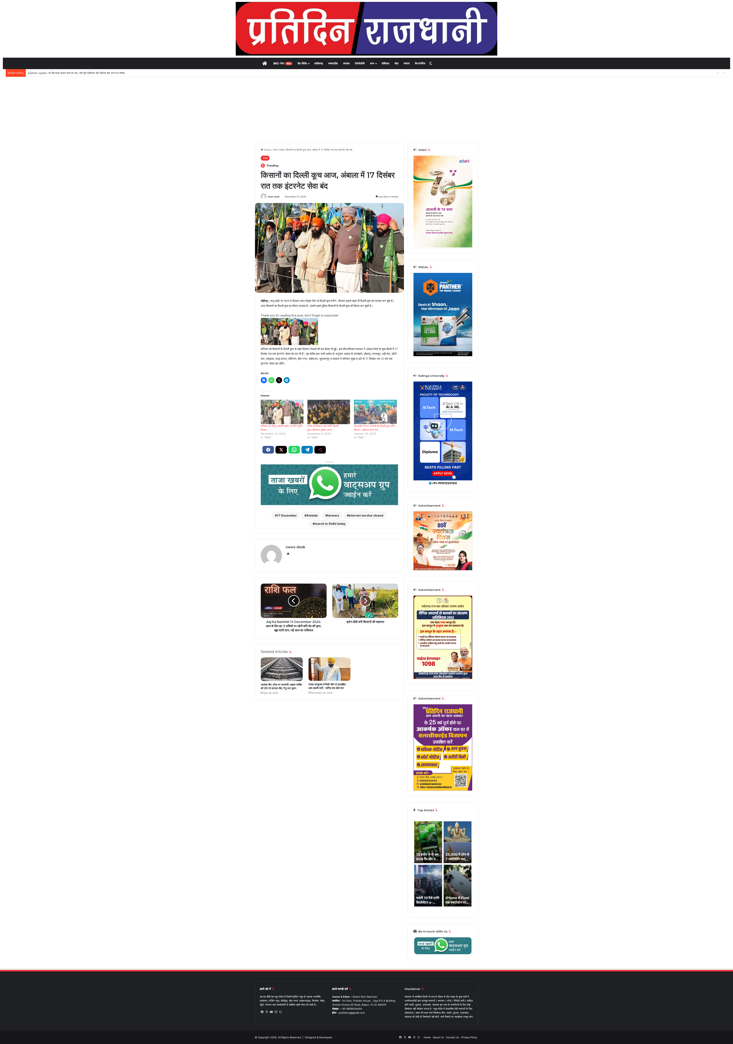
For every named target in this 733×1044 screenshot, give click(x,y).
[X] (266, 1012)
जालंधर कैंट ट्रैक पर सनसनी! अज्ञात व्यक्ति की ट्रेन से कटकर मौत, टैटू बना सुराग (281, 686)
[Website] (288, 554)
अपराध (346, 63)
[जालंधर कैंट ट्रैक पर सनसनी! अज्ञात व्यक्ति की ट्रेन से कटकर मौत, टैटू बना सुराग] (282, 669)
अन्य (372, 63)
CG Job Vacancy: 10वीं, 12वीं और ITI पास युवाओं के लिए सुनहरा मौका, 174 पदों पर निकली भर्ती (73, 72)
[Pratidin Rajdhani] (366, 29)
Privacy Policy (469, 1037)
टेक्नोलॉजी (360, 63)
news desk (274, 196)
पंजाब (281, 149)
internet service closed (366, 515)
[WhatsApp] (280, 1012)
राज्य (275, 149)
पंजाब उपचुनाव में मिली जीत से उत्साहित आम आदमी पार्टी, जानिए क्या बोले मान (327, 686)
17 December (287, 515)
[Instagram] (276, 1012)
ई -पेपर (284, 63)
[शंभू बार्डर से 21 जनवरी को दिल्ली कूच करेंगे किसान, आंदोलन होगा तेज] (375, 412)
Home (267, 149)
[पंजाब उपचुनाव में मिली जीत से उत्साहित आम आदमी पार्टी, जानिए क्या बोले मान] (329, 669)
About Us (438, 1037)
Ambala (312, 515)
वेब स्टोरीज (420, 63)
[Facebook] (262, 1012)
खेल (396, 63)
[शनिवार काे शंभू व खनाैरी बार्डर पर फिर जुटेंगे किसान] (282, 412)
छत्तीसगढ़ (318, 63)
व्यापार (407, 63)
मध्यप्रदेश (333, 63)
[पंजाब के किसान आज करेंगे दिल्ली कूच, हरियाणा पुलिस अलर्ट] (328, 412)
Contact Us (452, 1037)
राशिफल (385, 63)
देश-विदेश (302, 63)
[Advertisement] (366, 109)
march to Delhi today (330, 524)
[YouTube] (271, 1012)
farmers (333, 515)
